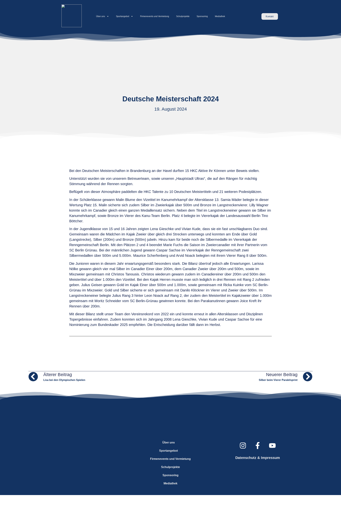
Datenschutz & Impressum (257, 458)
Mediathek (220, 16)
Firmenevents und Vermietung (154, 16)
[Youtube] (272, 445)
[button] (170, 442)
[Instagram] (243, 445)
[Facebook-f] (258, 445)
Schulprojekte (183, 16)
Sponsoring (202, 16)
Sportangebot (122, 16)
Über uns (100, 16)
